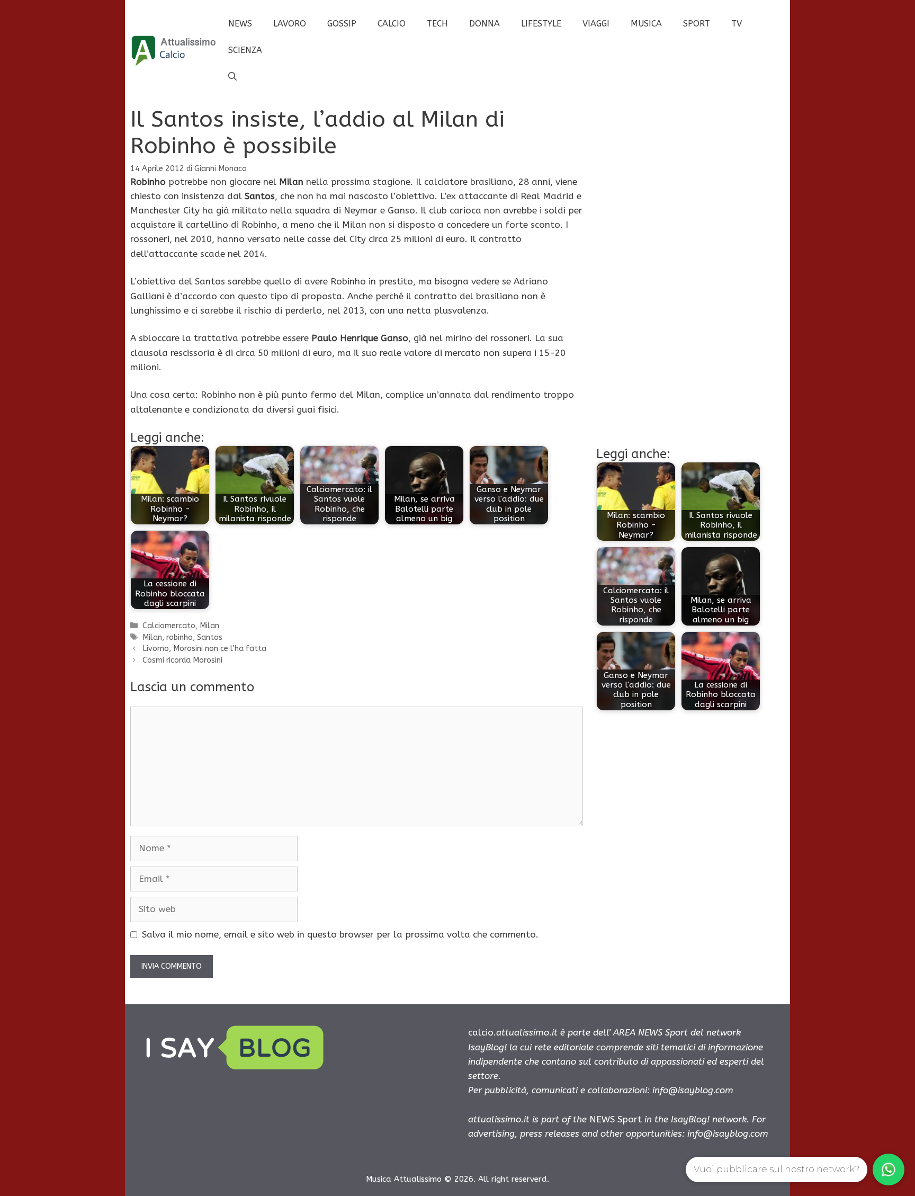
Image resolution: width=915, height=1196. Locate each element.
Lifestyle (541, 24)
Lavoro (289, 24)
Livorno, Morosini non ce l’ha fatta (204, 648)
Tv (736, 24)
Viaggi (595, 24)
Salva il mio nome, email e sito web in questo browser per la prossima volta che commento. (340, 934)
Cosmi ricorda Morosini (182, 660)
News (240, 24)
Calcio (392, 24)
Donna (484, 24)
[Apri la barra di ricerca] (232, 77)
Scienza (245, 50)
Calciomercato (168, 625)
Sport (696, 24)
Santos (209, 637)
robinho (179, 637)
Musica (646, 24)
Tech (437, 24)
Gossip (341, 24)
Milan (209, 625)
